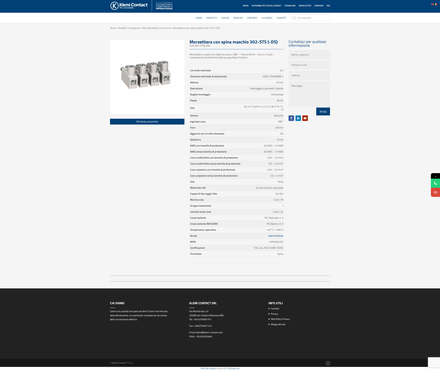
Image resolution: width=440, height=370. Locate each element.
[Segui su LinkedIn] (298, 118)
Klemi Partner (275, 236)
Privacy (274, 314)
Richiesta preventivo (147, 122)
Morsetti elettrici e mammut (157, 28)
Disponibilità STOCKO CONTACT (267, 5)
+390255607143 (203, 326)
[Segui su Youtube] (305, 118)
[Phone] (435, 183)
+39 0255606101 (202, 319)
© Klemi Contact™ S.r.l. (121, 363)
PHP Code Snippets (208, 368)
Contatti (281, 18)
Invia (323, 111)
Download (290, 5)
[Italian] (435, 4)
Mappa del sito (278, 324)
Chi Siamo (266, 18)
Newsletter (305, 5)
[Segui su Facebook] (291, 118)
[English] (432, 4)
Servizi (225, 18)
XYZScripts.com (233, 368)
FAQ (328, 5)
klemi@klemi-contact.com (209, 332)
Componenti (134, 28)
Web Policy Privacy (280, 319)
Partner (252, 18)
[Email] (435, 192)
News (246, 5)
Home (199, 18)
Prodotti (211, 18)
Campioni (318, 5)
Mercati (238, 18)
